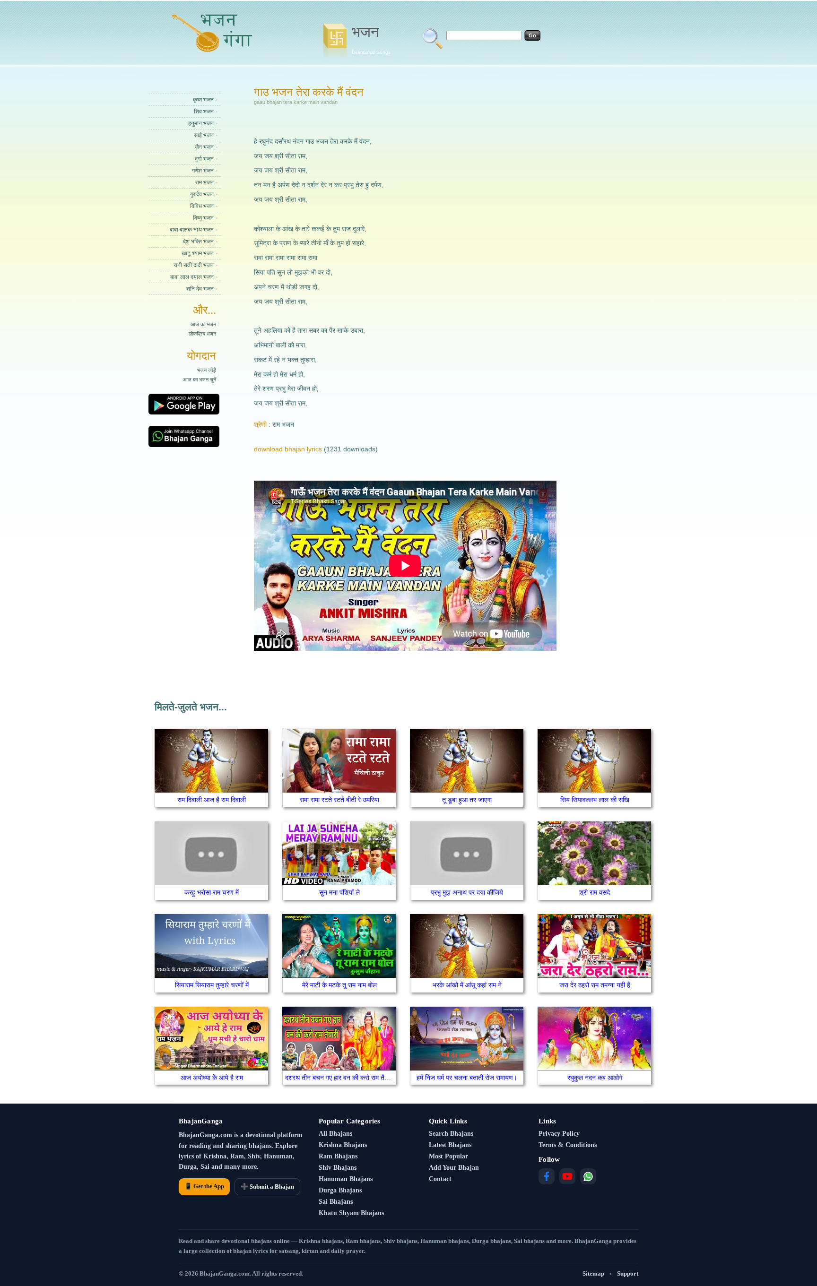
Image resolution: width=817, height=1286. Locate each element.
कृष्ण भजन (203, 99)
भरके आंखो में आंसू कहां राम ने (467, 985)
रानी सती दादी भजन (194, 265)
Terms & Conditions (568, 1144)
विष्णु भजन (203, 218)
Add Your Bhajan (454, 1167)
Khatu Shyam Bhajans (351, 1213)
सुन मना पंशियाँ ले (339, 892)
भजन (371, 39)
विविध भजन (202, 206)
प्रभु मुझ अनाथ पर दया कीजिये (467, 892)
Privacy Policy (559, 1133)
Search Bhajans (451, 1133)
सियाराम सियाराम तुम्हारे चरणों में (212, 985)
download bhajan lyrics (288, 449)
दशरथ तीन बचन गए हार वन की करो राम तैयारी (339, 1077)
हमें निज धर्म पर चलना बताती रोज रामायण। (467, 1077)
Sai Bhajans (336, 1201)
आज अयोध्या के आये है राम (212, 1077)
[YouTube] (567, 1176)
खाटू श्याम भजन (198, 253)
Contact (440, 1178)
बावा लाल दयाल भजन (192, 277)
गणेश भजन (203, 170)
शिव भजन (204, 111)
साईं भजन (204, 135)
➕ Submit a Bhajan (267, 1186)
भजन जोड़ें (206, 370)
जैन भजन (204, 147)
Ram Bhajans (338, 1156)
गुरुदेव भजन (202, 194)
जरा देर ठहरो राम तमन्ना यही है (594, 985)
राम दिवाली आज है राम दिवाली (211, 799)
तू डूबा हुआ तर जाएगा (467, 799)
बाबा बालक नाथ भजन (192, 229)
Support (627, 1273)
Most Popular (448, 1156)
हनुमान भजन (201, 123)
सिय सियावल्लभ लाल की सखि (594, 799)
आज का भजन (203, 324)
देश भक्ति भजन (198, 241)
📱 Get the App (204, 1186)
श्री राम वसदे (594, 892)
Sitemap (593, 1273)
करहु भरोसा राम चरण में (211, 892)
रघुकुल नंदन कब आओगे (594, 1077)
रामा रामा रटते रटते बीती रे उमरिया (339, 799)
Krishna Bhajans (343, 1144)
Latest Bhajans (450, 1144)
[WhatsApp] (588, 1176)
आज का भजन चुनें (199, 379)
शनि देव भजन (200, 288)
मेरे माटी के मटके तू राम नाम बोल (339, 985)
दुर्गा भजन (204, 158)
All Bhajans (335, 1133)
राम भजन (204, 182)
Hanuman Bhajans (346, 1178)
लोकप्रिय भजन (202, 334)
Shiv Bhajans (337, 1167)
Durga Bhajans (340, 1190)
